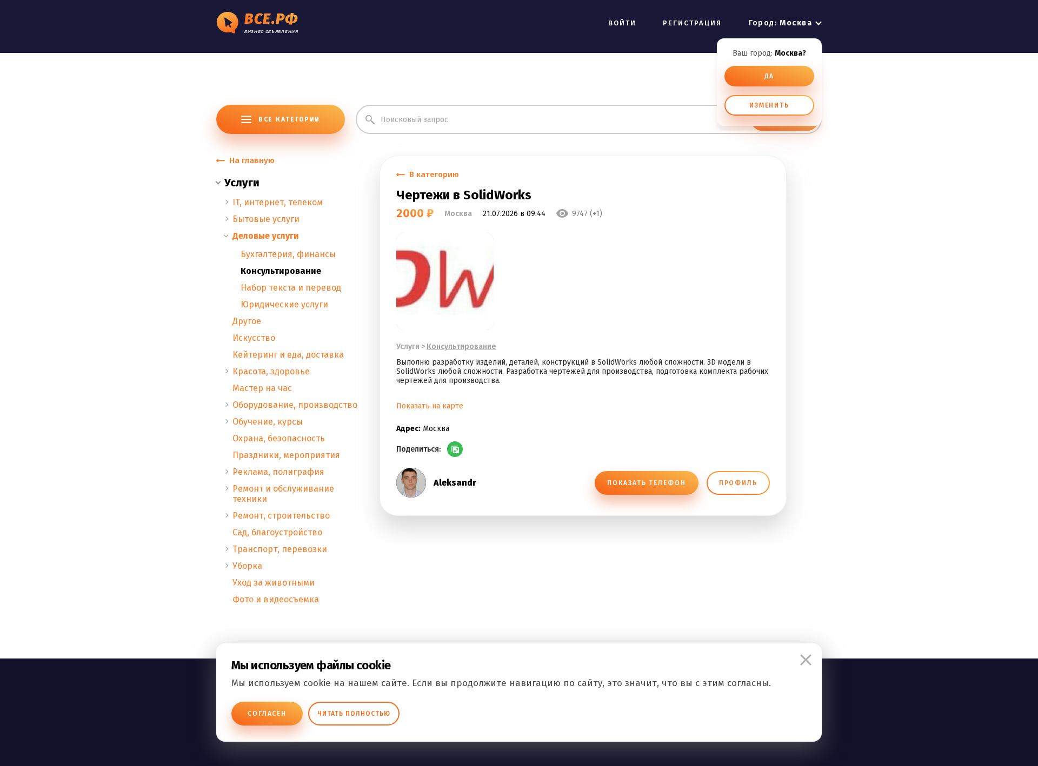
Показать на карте (429, 406)
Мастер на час (262, 388)
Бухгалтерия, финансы (288, 254)
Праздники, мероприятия (286, 455)
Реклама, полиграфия (278, 472)
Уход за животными (273, 582)
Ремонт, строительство (281, 515)
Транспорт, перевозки (279, 549)
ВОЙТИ (622, 23)
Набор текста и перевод (291, 288)
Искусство (253, 338)
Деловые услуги (265, 236)
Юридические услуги (284, 304)
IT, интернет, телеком (277, 202)
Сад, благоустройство (277, 532)
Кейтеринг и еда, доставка (288, 355)
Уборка (247, 566)
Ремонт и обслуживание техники (283, 493)
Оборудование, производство (294, 405)
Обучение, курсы (267, 421)
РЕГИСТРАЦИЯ (692, 23)
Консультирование (281, 271)
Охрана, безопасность (278, 438)
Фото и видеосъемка (275, 599)
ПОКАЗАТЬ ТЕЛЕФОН (646, 483)
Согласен (267, 713)
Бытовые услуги (266, 219)
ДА (769, 76)
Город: (780, 23)
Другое (246, 321)
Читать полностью (353, 713)
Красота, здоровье (271, 371)
